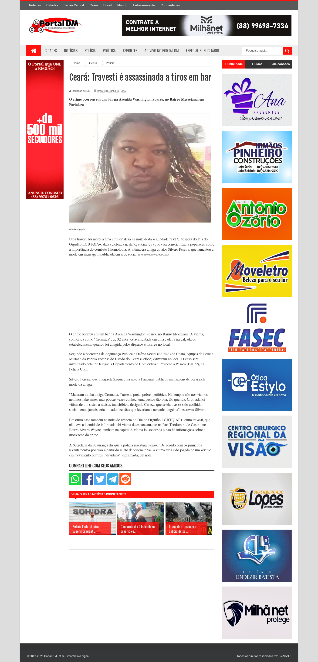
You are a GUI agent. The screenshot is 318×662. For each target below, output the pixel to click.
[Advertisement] (45, 277)
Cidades (52, 5)
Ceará (94, 5)
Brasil (107, 5)
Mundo (122, 5)
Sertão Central (74, 5)
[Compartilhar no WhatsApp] (75, 483)
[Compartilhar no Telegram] (112, 483)
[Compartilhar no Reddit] (125, 483)
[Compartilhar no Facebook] (87, 483)
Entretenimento (144, 5)
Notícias (35, 5)
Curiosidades (170, 5)
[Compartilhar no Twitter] (100, 483)
